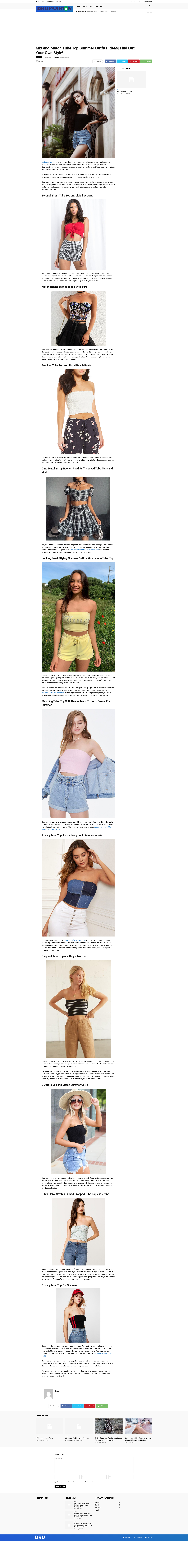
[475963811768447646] (131, 79)
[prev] (148, 11)
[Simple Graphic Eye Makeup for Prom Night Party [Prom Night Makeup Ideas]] (69, 1525)
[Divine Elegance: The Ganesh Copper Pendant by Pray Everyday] (109, 1426)
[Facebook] (132, 1)
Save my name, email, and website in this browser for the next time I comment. (79, 1482)
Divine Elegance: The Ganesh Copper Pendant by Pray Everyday (109, 1439)
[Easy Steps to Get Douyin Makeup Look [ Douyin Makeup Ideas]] (69, 1505)
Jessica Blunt (68, 1440)
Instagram (139, 1537)
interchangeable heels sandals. (53, 693)
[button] (149, 6)
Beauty (126, 1436)
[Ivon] (37, 61)
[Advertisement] (94, 28)
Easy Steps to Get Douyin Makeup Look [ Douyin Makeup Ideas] (82, 1505)
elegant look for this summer (74, 940)
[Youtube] (139, 1)
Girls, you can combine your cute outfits (84, 550)
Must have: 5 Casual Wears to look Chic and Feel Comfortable (104, 11)
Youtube (150, 1537)
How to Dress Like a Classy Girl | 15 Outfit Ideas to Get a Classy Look (83, 1515)
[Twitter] (137, 1)
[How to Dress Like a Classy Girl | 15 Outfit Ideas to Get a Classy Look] (69, 1515)
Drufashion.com (48, 162)
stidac (118, 94)
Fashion (39, 57)
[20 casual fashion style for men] (79, 1426)
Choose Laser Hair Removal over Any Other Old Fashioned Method (138, 1439)
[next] (151, 11)
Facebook (128, 1537)
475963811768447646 (125, 92)
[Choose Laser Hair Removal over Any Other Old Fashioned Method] (138, 1426)
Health (118, 89)
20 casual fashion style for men (77, 1438)
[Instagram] (134, 1)
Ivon (42, 61)
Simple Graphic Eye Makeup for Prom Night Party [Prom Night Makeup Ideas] (83, 1525)
